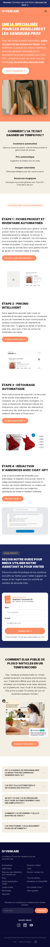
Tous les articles (33, 878)
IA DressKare (7, 865)
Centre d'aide (7, 887)
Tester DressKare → (15, 71)
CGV (14, 942)
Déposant (6, 894)
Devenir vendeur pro (35, 872)
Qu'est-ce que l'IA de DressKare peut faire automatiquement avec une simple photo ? (22, 800)
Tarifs (29, 869)
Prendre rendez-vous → (15, 339)
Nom (7, 607)
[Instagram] (18, 925)
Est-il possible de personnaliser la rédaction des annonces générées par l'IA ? (22, 772)
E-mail (7, 618)
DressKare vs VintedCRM (37, 881)
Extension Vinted (33, 865)
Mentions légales (25, 942)
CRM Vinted (6, 869)
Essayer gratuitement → (15, 421)
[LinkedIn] (25, 925)
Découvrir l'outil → (13, 499)
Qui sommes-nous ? (35, 887)
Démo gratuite (32, 891)
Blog (4, 878)
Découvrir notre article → (25, 744)
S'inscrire (41, 911)
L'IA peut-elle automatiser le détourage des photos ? (20, 786)
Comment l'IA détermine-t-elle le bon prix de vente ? (22, 814)
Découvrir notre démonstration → (19, 258)
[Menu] (45, 11)
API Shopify (6, 891)
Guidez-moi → (25, 631)
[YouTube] (31, 925)
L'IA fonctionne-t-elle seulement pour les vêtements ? (22, 827)
